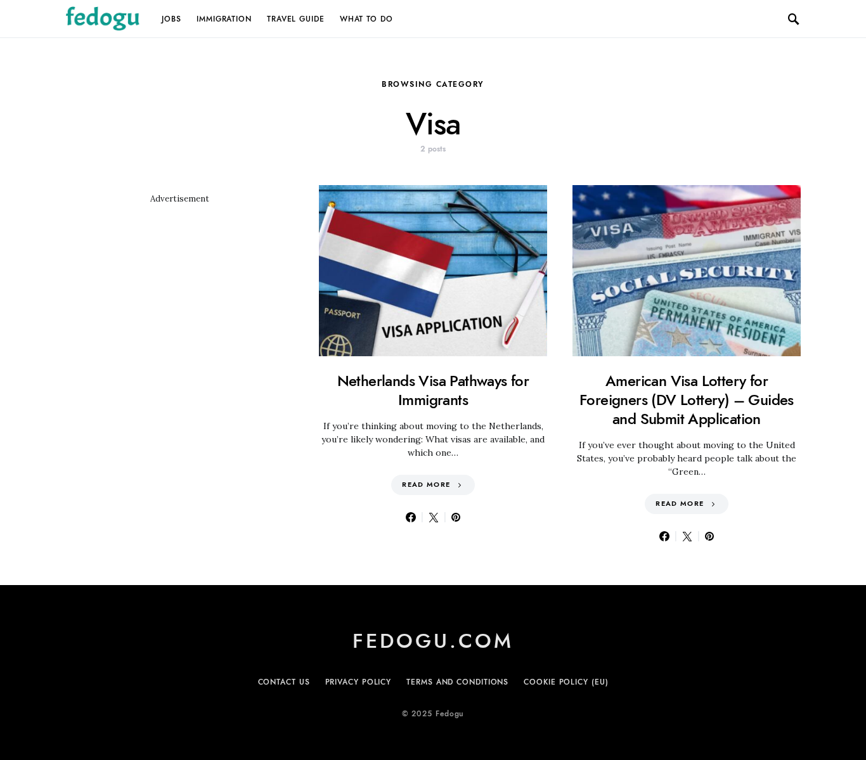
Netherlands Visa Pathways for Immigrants (433, 390)
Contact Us (284, 682)
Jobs (171, 19)
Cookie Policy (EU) (566, 682)
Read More (426, 484)
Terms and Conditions (457, 682)
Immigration (224, 19)
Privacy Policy (358, 682)
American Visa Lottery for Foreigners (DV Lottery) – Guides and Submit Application (686, 399)
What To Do (366, 19)
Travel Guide (296, 19)
